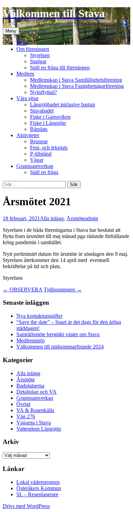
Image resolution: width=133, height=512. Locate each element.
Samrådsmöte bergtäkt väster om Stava (58, 334)
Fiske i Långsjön (48, 123)
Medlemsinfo (30, 340)
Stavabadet (42, 111)
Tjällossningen (63, 289)
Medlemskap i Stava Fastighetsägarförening (77, 86)
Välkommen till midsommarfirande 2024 (60, 347)
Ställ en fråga (44, 172)
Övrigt (23, 404)
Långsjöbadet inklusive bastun (62, 104)
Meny (10, 31)
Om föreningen (32, 49)
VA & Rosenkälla (35, 410)
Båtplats (38, 129)
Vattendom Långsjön (38, 429)
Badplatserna (30, 386)
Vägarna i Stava (33, 422)
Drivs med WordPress (26, 506)
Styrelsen (40, 55)
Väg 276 (25, 416)
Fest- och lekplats (49, 147)
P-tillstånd (40, 154)
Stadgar (38, 61)
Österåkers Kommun (38, 488)
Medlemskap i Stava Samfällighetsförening (76, 80)
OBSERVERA (22, 289)
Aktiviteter (27, 135)
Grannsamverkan (34, 166)
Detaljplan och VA (36, 392)
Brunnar (39, 141)
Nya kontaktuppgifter (39, 316)
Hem (21, 43)
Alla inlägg (52, 218)
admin (91, 218)
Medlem (25, 74)
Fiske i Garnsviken (50, 117)
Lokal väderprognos (38, 482)
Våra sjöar (27, 98)
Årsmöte (75, 218)
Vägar (36, 160)
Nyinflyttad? (43, 92)
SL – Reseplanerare (37, 494)
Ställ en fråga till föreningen (60, 67)
